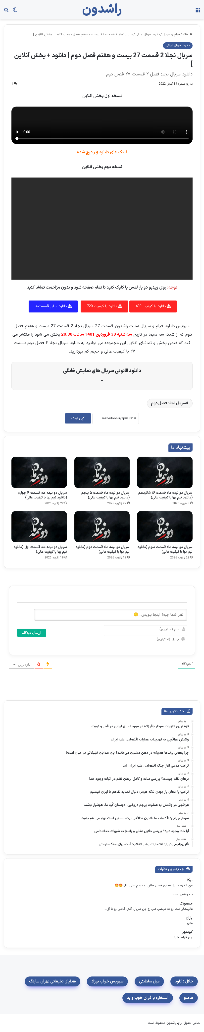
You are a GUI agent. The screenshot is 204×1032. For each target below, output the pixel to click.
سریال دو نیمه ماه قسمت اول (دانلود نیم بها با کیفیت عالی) (40, 549)
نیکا (190, 880)
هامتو (188, 998)
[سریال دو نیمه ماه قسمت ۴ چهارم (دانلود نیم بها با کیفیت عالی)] (39, 472)
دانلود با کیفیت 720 (102, 306)
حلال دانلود (184, 981)
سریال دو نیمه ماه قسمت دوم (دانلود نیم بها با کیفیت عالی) (103, 549)
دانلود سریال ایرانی (148, 34)
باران (189, 917)
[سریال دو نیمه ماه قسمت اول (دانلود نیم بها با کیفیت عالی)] (39, 527)
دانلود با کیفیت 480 (151, 306)
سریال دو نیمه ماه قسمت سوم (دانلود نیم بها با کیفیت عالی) (165, 549)
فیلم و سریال (171, 34)
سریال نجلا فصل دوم (168, 403)
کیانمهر (187, 932)
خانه (186, 34)
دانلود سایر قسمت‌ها (51, 306)
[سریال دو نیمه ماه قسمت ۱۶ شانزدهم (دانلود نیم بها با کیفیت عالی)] (165, 472)
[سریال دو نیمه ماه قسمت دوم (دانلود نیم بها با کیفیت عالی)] (102, 527)
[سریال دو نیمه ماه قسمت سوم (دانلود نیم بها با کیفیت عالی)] (165, 527)
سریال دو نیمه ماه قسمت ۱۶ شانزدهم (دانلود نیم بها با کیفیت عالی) (165, 495)
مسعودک (186, 903)
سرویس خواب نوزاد (107, 981)
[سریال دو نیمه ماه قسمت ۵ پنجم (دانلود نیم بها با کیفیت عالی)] (102, 472)
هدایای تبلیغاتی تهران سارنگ (52, 981)
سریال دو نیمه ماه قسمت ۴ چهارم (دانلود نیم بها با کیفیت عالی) (42, 495)
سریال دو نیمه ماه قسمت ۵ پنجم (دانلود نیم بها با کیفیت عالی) (105, 495)
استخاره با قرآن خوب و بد (147, 998)
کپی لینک (78, 418)
